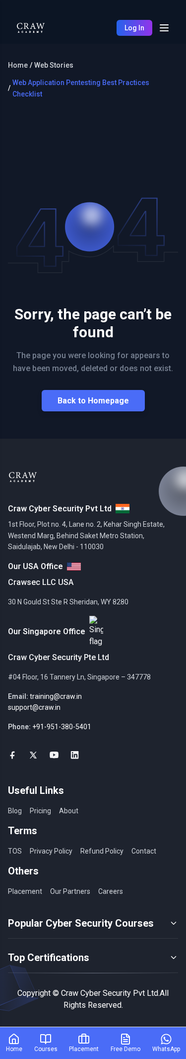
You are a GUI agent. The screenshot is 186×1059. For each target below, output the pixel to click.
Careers (110, 891)
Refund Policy (102, 851)
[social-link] (12, 755)
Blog (15, 811)
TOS (15, 851)
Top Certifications (48, 957)
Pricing (40, 811)
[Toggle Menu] (164, 28)
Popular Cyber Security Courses (81, 923)
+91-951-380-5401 (61, 727)
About (68, 811)
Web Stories (53, 65)
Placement (25, 891)
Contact (143, 851)
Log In (134, 28)
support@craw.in (34, 707)
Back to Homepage (93, 400)
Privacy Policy (51, 851)
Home (18, 65)
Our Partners (70, 891)
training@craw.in (56, 696)
